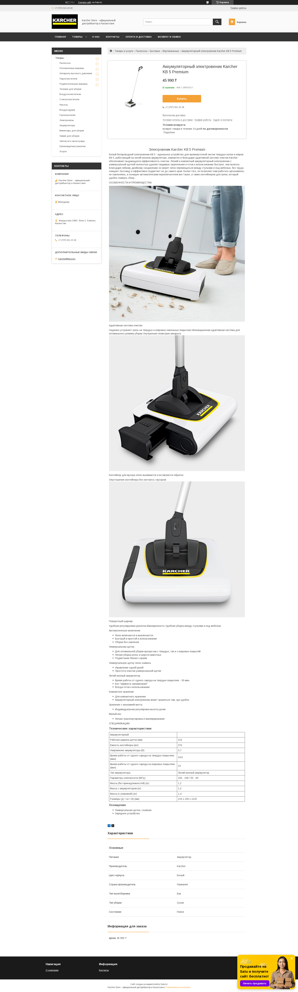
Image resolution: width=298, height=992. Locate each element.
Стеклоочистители (69, 99)
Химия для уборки (69, 136)
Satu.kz (164, 984)
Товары (77, 37)
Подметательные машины (73, 84)
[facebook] (109, 826)
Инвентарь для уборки (71, 130)
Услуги (63, 151)
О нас (96, 37)
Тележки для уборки (70, 89)
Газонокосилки (67, 115)
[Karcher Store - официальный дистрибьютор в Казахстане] (65, 28)
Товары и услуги (124, 51)
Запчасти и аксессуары (72, 141)
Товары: (59, 58)
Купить (182, 98)
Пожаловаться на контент (178, 987)
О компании (52, 970)
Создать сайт (84, 2)
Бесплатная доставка (174, 115)
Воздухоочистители (70, 94)
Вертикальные (171, 51)
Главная (60, 37)
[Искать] (217, 22)
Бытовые (155, 51)
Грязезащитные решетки (72, 146)
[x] (112, 826)
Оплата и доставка (139, 37)
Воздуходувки (67, 110)
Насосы (63, 104)
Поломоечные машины (71, 68)
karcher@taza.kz (67, 259)
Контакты (112, 37)
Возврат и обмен (169, 37)
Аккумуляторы (67, 125)
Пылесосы (141, 51)
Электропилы (66, 120)
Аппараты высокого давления (75, 73)
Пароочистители (68, 78)
